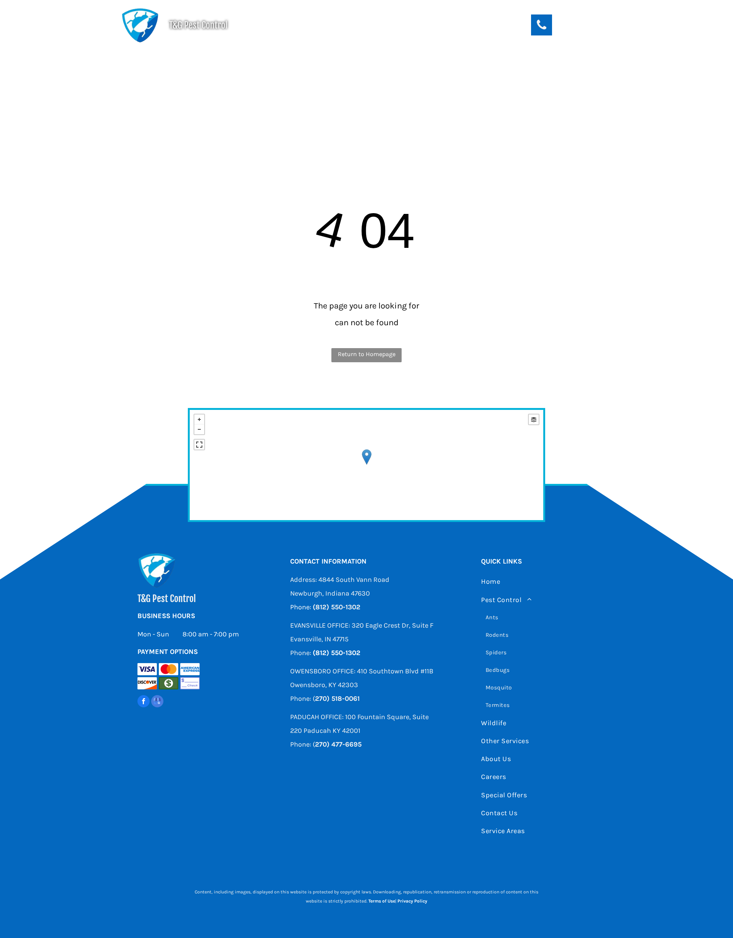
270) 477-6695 (338, 744)
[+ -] (366, 465)
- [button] (199, 429)
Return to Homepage (367, 354)
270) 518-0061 (337, 698)
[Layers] (534, 419)
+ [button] (199, 419)
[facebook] (143, 702)
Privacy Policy (412, 901)
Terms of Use (381, 901)
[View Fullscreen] (199, 445)
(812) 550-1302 (336, 607)
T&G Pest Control (198, 25)
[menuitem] (207, 62)
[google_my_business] (157, 702)
